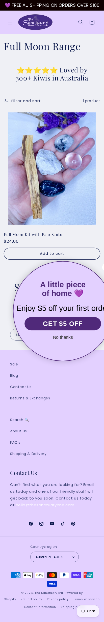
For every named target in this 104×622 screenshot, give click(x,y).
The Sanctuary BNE (49, 593)
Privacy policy (58, 599)
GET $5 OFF (52, 323)
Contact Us (21, 386)
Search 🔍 (19, 419)
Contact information (40, 607)
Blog (14, 375)
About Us (18, 431)
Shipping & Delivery (28, 453)
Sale (14, 364)
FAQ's (15, 442)
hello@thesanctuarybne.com (45, 505)
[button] (10, 22)
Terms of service (86, 599)
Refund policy (31, 599)
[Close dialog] (95, 267)
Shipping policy (73, 607)
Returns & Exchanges (30, 398)
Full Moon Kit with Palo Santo (33, 234)
